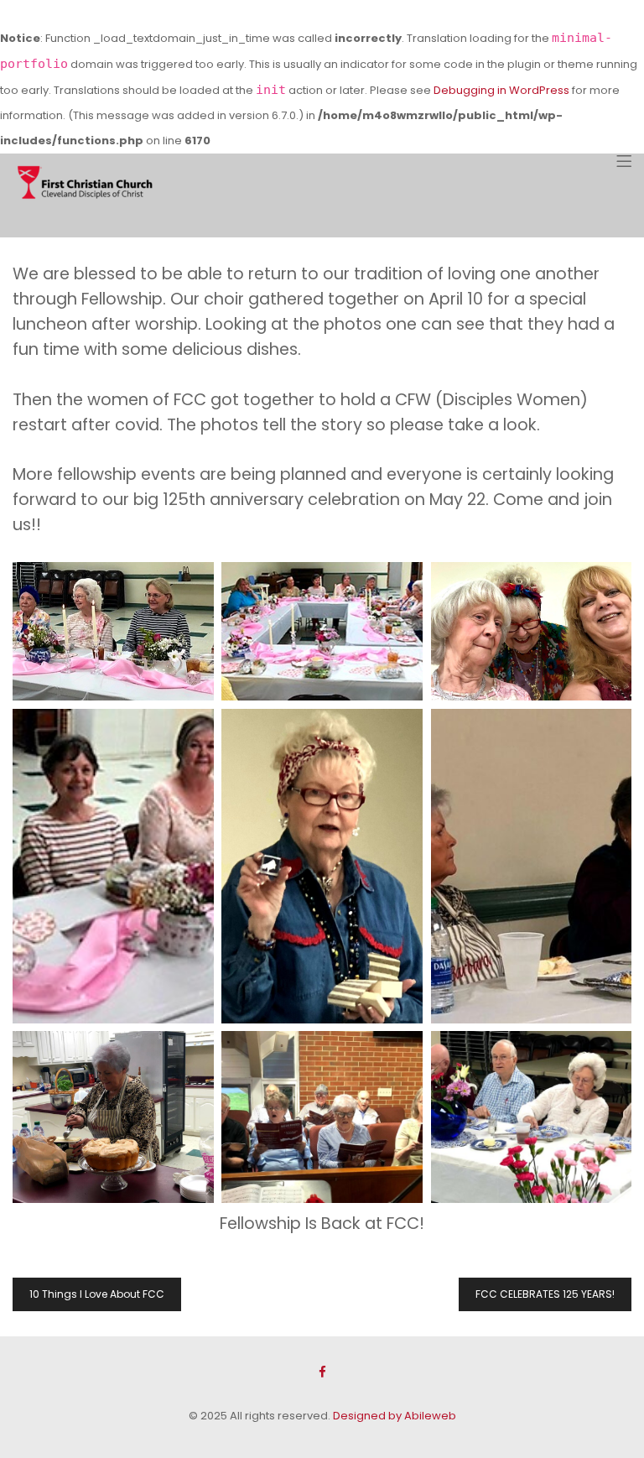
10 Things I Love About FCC (96, 1294)
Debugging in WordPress (501, 90)
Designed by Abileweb (394, 1416)
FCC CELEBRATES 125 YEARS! (545, 1294)
